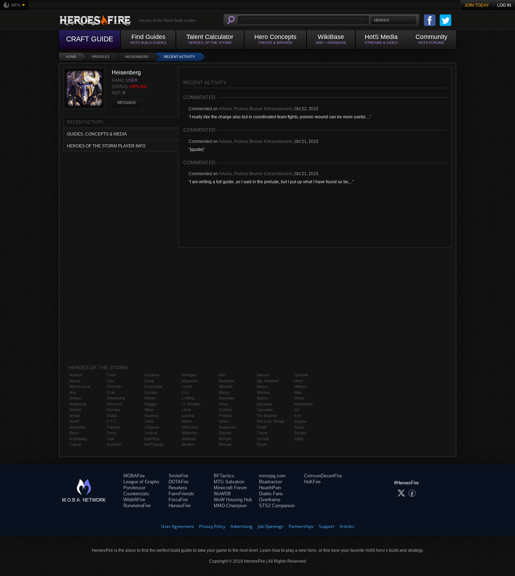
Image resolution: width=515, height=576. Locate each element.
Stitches (263, 392)
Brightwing (78, 439)
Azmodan (77, 427)
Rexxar (225, 444)
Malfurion (189, 433)
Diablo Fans (271, 493)
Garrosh (114, 444)
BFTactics (224, 475)
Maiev (187, 421)
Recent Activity (179, 57)
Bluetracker (270, 481)
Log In (504, 5)
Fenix (111, 433)
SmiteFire (178, 475)
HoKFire (312, 481)
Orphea (225, 410)
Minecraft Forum (230, 487)
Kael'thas (152, 439)
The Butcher (266, 415)
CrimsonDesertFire (323, 475)
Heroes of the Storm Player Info (106, 146)
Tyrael (261, 444)
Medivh (188, 444)
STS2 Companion (277, 505)
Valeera (300, 386)
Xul (296, 410)
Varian (299, 398)
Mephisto (226, 381)
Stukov (262, 398)
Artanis (75, 410)
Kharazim (190, 381)
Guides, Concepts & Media (97, 134)
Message (126, 102)
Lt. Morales (191, 404)
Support (326, 526)
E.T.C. (112, 421)
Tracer (262, 433)
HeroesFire (180, 505)
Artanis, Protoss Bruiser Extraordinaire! (255, 108)
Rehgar (225, 439)
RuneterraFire (137, 505)
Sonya (261, 386)
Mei (222, 375)
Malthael (189, 439)
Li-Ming (188, 398)
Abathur (76, 375)
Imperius (151, 415)
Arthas (75, 415)
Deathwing (116, 398)
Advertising (242, 526)
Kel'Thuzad (153, 444)
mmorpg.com (272, 475)
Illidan (149, 410)
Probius (225, 415)
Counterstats (136, 493)
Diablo (112, 415)
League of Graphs (141, 481)
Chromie (114, 386)
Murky (224, 392)
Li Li (185, 392)
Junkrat (150, 433)
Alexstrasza (79, 386)
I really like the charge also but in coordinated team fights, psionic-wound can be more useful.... (280, 116)
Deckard (114, 404)
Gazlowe (151, 375)
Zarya (299, 427)
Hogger (150, 404)
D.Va (111, 392)
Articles (346, 526)
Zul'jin (298, 439)
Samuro (263, 375)
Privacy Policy (212, 526)
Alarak (74, 381)
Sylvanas (264, 404)
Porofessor (134, 487)
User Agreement (177, 526)
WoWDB (222, 493)
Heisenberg (137, 57)
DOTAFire (178, 481)
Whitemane (303, 404)
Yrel (297, 415)
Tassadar (264, 410)
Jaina (148, 421)
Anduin (75, 398)
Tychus (262, 439)
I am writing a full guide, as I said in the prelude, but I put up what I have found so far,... (271, 181)
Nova (223, 404)
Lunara (188, 415)
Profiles (101, 57)
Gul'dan (150, 392)
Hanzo (150, 398)
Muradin (226, 386)
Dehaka (113, 410)
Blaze (74, 433)
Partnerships (301, 526)
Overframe (269, 499)
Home (71, 57)
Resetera (178, 487)
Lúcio (186, 410)
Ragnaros (227, 427)
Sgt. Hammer (267, 381)
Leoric (187, 386)
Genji (148, 381)
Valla (298, 392)
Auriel (74, 421)
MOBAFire (134, 475)
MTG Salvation (229, 481)
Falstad (113, 427)
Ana (72, 392)
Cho (110, 381)
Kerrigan (189, 375)
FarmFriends (181, 493)
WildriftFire (134, 499)
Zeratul (300, 433)
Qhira (223, 421)
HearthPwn (270, 487)
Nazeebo (226, 398)
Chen (111, 375)
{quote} (197, 149)
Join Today (477, 5)
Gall (110, 439)
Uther (298, 381)
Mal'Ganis (190, 427)
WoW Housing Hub (233, 499)
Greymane (153, 386)
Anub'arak (78, 404)
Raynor (225, 433)
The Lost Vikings (270, 421)
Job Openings (270, 526)
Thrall (261, 427)
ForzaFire (178, 499)
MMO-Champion (230, 505)
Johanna (151, 427)
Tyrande (301, 375)
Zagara (300, 421)
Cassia (75, 444)
